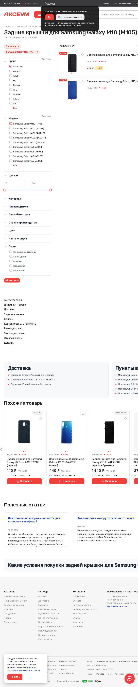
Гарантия (43, 605)
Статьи (76, 618)
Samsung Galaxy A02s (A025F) (29, 137)
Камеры (8, 319)
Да (49, 17)
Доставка (43, 601)
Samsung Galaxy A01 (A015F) (28, 128)
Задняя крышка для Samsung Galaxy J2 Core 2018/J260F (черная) (24, 462)
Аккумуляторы (13, 300)
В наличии (19, 270)
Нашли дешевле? (48, 630)
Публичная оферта (48, 613)
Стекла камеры (13, 338)
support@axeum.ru (68, 673)
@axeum (63, 669)
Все (15, 108)
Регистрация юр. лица (85, 609)
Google (17, 85)
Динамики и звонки (15, 304)
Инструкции (79, 613)
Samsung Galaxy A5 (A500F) (28, 161)
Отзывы (77, 601)
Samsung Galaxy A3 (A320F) (28, 156)
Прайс (7, 618)
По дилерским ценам (24, 252)
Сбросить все (12, 280)
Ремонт (107, 3)
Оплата (42, 596)
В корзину (26, 481)
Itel (14, 103)
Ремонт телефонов (14, 596)
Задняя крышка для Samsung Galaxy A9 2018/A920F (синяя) (66, 462)
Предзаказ (19, 266)
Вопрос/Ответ (46, 622)
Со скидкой (19, 256)
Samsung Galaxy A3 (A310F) (28, 151)
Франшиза (78, 626)
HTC (15, 89)
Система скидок (47, 609)
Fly (14, 80)
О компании (79, 596)
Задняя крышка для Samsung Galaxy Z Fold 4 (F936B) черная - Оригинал (109, 462)
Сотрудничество (82, 605)
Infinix (16, 99)
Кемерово (119, 674)
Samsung (18, 66)
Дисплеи (9, 309)
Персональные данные (50, 626)
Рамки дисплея (13, 328)
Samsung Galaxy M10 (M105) (28, 123)
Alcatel (17, 71)
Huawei (17, 94)
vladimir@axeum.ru (117, 606)
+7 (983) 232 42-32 (13, 3)
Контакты (78, 622)
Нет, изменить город (70, 17)
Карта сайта (45, 639)
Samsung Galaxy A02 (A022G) (29, 133)
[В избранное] (82, 54)
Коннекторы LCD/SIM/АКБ (20, 323)
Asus (15, 75)
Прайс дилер (11, 622)
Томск (109, 674)
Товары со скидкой (14, 605)
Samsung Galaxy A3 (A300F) (28, 147)
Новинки (17, 261)
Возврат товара (47, 635)
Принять (15, 677)
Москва (51, 3)
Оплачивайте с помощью (69, 681)
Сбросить (46, 59)
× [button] (18, 46)
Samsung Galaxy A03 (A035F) (29, 142)
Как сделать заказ (123, 3)
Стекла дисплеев (14, 333)
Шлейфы (9, 342)
